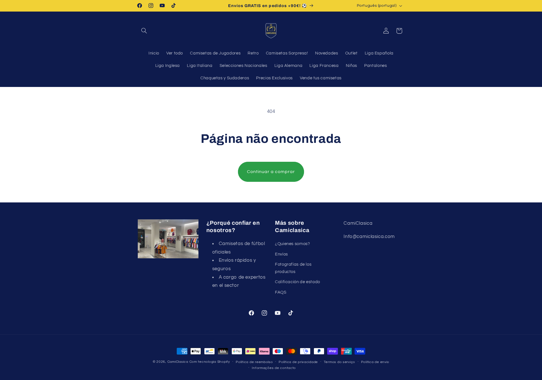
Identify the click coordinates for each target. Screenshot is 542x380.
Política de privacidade (298, 362)
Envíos (281, 254)
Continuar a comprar (271, 171)
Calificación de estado (297, 282)
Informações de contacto (274, 368)
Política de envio (375, 362)
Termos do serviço (339, 362)
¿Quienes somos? (292, 244)
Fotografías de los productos (293, 268)
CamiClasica (177, 361)
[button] (144, 30)
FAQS (281, 292)
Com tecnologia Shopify (209, 361)
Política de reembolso (254, 362)
